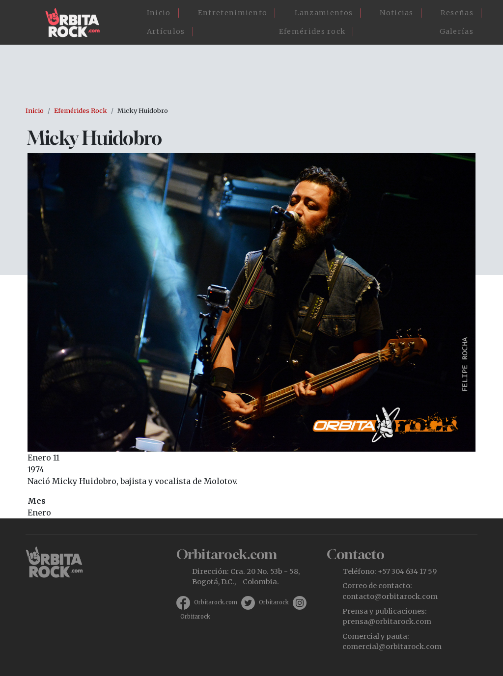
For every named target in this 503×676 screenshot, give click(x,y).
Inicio (159, 12)
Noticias (396, 12)
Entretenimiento (233, 12)
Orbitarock (274, 602)
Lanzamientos (324, 12)
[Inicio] (76, 22)
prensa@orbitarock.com (386, 621)
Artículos (166, 31)
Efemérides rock (312, 31)
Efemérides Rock (80, 110)
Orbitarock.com (215, 602)
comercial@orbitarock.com (392, 646)
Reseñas (457, 12)
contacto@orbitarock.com (390, 596)
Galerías (457, 31)
